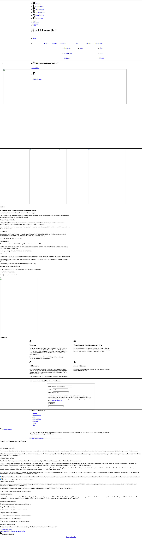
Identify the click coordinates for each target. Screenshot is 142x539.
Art (77, 43)
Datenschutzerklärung (57, 400)
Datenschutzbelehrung (6, 529)
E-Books (54, 43)
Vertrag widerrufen (71, 537)
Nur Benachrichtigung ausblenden (53, 438)
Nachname (50, 392)
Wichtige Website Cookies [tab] (7, 458)
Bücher (46, 43)
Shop (34, 21)
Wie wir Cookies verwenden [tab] (7, 448)
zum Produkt (34, 68)
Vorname (50, 389)
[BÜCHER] (48, 203)
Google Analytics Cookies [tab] (7, 481)
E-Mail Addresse (52, 386)
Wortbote (63, 43)
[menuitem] (72, 21)
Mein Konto (36, 22)
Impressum (33, 435)
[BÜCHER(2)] (106, 203)
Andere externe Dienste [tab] (6, 494)
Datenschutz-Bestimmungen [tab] (7, 524)
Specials (89, 43)
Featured (97, 43)
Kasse (34, 25)
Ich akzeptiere (33, 438)
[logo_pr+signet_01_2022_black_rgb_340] (43, 32)
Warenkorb (36, 24)
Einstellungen (40, 438)
